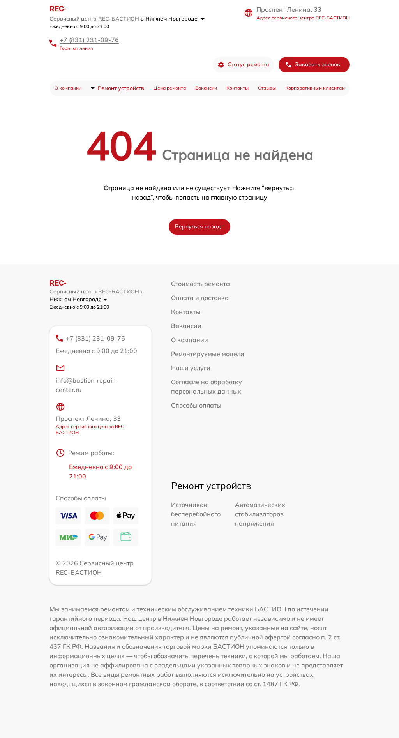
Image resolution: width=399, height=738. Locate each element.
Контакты (237, 88)
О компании (68, 88)
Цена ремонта (170, 88)
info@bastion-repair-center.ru (86, 385)
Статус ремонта (248, 64)
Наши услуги (190, 368)
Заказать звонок (317, 64)
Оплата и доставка (200, 298)
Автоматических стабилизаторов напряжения (260, 514)
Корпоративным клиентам (315, 88)
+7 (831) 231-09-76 (89, 40)
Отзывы (267, 88)
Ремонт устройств (121, 88)
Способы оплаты (196, 405)
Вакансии (206, 88)
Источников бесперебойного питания (196, 514)
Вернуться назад (198, 226)
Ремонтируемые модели (207, 354)
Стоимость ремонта (200, 284)
